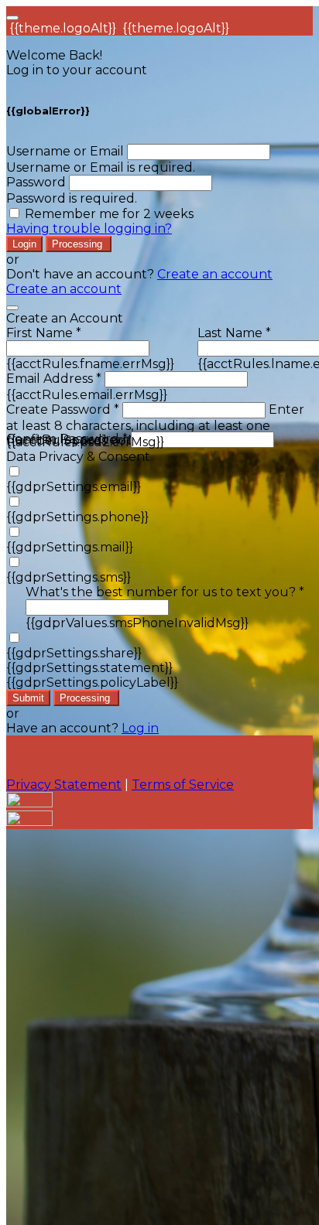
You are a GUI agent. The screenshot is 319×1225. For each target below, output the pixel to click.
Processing (78, 244)
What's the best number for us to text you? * (165, 592)
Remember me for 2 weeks (109, 213)
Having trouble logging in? (89, 228)
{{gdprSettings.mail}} (69, 547)
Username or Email (65, 151)
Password (36, 182)
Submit (28, 698)
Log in (140, 728)
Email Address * (53, 378)
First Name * (43, 333)
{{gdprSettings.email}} (73, 486)
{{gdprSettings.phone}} (77, 517)
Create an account (215, 274)
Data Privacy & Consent (78, 456)
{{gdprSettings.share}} (74, 653)
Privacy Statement (64, 784)
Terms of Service (183, 784)
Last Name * (234, 333)
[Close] (12, 307)
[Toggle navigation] (12, 17)
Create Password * (62, 409)
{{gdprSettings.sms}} (68, 577)
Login (24, 244)
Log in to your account (76, 70)
